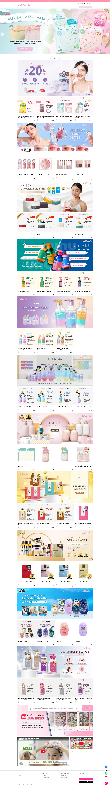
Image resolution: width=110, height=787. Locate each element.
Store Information (46, 777)
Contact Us (63, 780)
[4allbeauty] (24, 5)
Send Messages (64, 777)
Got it (77, 708)
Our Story (44, 775)
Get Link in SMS (86, 778)
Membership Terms (64, 779)
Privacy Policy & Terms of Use (48, 779)
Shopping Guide (63, 775)
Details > (30, 709)
